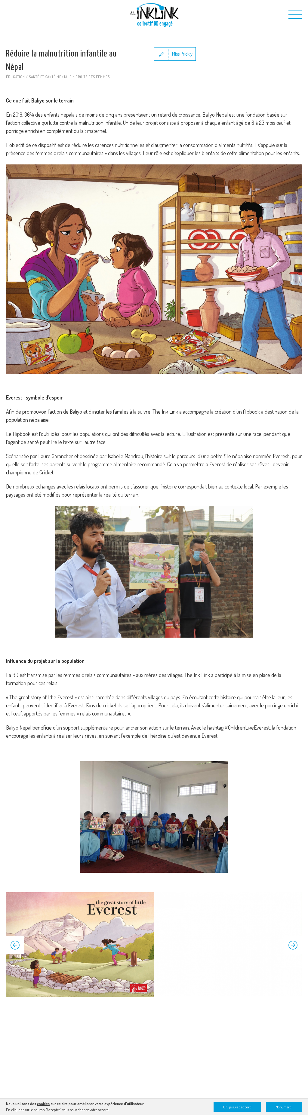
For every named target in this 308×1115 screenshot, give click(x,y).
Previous (15, 945)
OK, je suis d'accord (237, 1106)
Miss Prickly (182, 54)
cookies (43, 1103)
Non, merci (284, 1106)
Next (293, 945)
